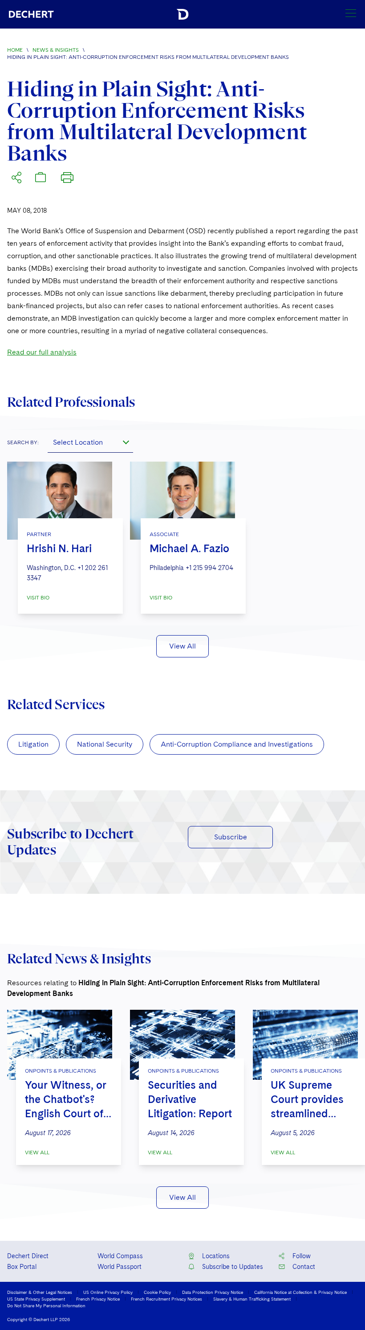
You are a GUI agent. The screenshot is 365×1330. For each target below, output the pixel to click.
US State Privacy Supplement (36, 1298)
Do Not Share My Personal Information (46, 1305)
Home (15, 50)
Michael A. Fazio (189, 548)
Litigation (33, 744)
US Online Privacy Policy (108, 1292)
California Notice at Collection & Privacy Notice (300, 1292)
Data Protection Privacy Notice (212, 1292)
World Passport (119, 1266)
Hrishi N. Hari (59, 548)
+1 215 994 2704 (209, 567)
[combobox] (90, 442)
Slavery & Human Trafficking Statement (252, 1298)
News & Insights (55, 50)
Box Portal (21, 1266)
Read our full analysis (42, 352)
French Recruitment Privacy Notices (166, 1298)
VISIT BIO (38, 598)
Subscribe (230, 837)
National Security (104, 744)
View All (182, 646)
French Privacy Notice (98, 1298)
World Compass (120, 1256)
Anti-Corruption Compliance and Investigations (237, 744)
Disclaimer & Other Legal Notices (39, 1292)
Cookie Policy (157, 1292)
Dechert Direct (28, 1256)
